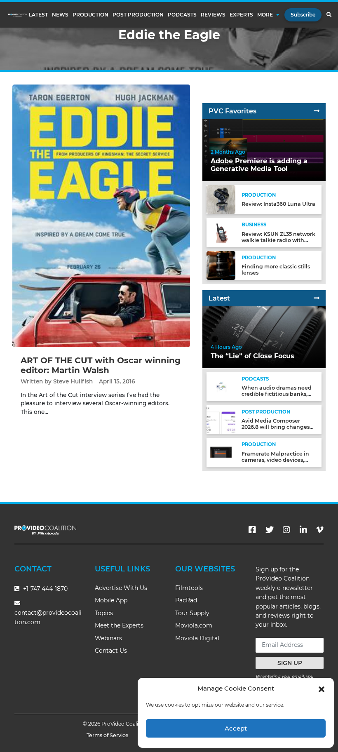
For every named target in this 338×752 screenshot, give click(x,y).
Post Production (138, 14)
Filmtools (189, 588)
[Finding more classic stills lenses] (221, 265)
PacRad (186, 600)
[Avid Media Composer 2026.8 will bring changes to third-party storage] (221, 419)
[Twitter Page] (269, 530)
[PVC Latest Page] (316, 298)
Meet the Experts (119, 625)
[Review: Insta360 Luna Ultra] (221, 199)
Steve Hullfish (73, 381)
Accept (236, 728)
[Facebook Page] (252, 530)
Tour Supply (192, 613)
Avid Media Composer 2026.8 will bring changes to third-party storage (276, 427)
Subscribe (303, 15)
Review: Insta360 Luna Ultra (278, 204)
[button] (321, 688)
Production (90, 14)
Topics (104, 613)
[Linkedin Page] (303, 530)
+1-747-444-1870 (44, 588)
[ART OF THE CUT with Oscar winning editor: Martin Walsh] (101, 215)
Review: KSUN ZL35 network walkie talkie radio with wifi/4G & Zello (278, 240)
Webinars (108, 638)
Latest (38, 14)
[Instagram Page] (286, 530)
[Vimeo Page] (320, 530)
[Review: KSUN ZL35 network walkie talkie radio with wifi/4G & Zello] (221, 232)
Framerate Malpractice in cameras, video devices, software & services (275, 460)
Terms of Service (108, 735)
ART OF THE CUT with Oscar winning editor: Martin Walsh (101, 365)
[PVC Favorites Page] (316, 111)
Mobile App (111, 600)
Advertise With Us (121, 588)
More (265, 14)
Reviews (213, 14)
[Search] (329, 14)
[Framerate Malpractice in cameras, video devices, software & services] (221, 452)
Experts (241, 14)
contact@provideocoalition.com (48, 617)
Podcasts (182, 14)
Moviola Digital (197, 638)
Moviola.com (193, 625)
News (60, 14)
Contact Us (111, 650)
